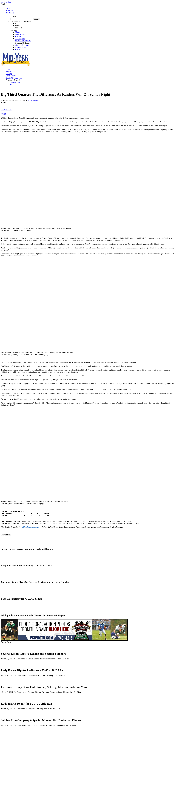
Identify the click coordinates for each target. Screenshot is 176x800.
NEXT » (4, 114)
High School (10, 8)
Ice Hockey (10, 13)
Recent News (20, 47)
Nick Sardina (33, 100)
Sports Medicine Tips (23, 41)
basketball (9, 10)
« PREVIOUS (6, 110)
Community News (22, 45)
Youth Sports (20, 39)
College (18, 36)
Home (17, 32)
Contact (18, 49)
